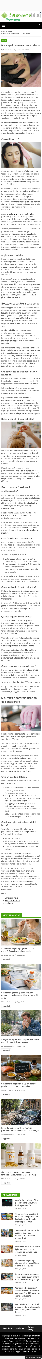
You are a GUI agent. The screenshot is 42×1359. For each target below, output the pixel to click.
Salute (4, 40)
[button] (40, 25)
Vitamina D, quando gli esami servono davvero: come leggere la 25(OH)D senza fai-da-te (19, 995)
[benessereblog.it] (21, 16)
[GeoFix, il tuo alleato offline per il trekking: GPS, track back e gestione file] (7, 1202)
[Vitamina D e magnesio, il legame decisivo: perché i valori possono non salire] (21, 1068)
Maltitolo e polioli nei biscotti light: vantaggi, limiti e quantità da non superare (27, 1249)
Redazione (7, 1328)
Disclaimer (20, 1328)
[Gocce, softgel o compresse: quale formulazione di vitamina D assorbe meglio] (21, 1156)
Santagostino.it (11, 898)
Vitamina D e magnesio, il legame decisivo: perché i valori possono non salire (19, 1085)
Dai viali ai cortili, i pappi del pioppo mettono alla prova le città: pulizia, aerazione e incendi (27, 1308)
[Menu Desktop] (3, 25)
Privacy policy (31, 1328)
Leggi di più (6, 959)
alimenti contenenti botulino (22, 214)
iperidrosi (29, 289)
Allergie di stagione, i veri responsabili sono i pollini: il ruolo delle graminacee (20, 1040)
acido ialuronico (31, 383)
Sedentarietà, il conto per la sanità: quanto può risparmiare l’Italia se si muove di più (27, 1234)
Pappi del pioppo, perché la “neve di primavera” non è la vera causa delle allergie (20, 1129)
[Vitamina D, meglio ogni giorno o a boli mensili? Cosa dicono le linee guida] (21, 932)
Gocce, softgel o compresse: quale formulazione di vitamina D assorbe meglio (19, 1173)
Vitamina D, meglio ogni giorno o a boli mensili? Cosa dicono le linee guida (17, 949)
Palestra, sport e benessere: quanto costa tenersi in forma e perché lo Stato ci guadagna (28, 1277)
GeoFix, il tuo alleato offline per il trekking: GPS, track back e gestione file (26, 1203)
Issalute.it (9, 903)
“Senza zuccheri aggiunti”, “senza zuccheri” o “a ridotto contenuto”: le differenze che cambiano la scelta (27, 1292)
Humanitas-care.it (12, 900)
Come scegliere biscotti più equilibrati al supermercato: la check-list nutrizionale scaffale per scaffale (27, 1218)
